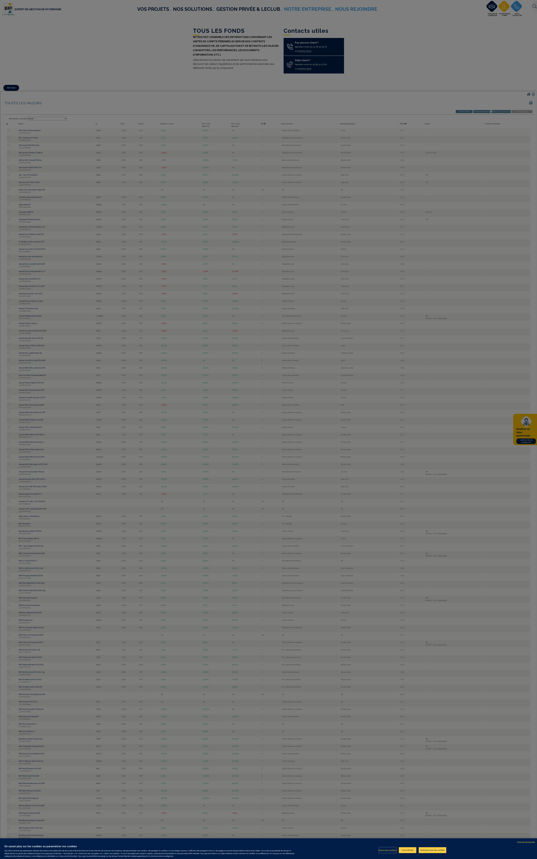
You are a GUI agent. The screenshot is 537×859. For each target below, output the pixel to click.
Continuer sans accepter (526, 842)
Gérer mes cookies (387, 850)
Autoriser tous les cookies (432, 850)
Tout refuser (407, 850)
